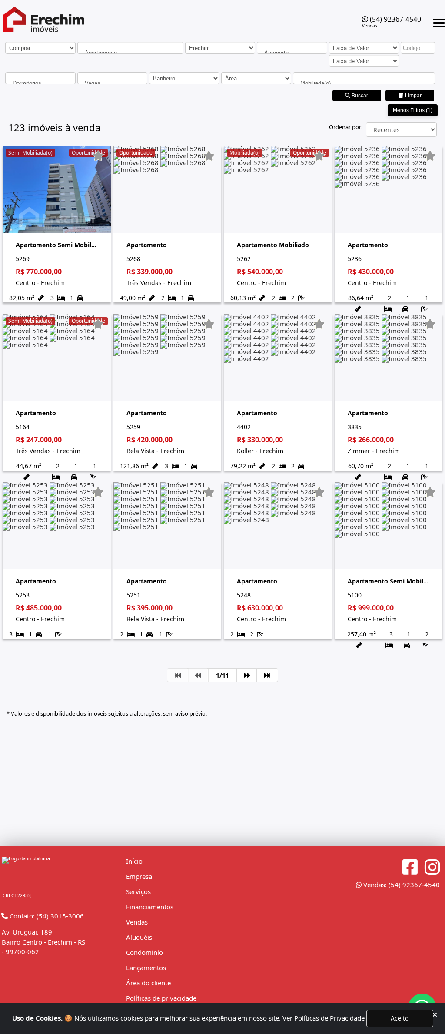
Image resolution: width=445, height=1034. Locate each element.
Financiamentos (149, 906)
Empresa (139, 876)
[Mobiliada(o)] (364, 83)
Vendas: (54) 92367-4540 (401, 884)
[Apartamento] (130, 52)
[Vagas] (113, 83)
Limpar (413, 96)
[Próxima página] (247, 675)
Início (134, 861)
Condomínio (144, 952)
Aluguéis (139, 937)
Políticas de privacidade (161, 998)
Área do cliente (148, 982)
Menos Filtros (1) (412, 110)
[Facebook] (410, 867)
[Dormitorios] (40, 83)
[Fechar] (434, 1014)
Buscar (359, 96)
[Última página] (267, 675)
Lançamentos (146, 967)
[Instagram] (432, 867)
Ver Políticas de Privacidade (323, 1018)
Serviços (138, 891)
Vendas (137, 922)
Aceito (399, 1018)
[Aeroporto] (292, 52)
